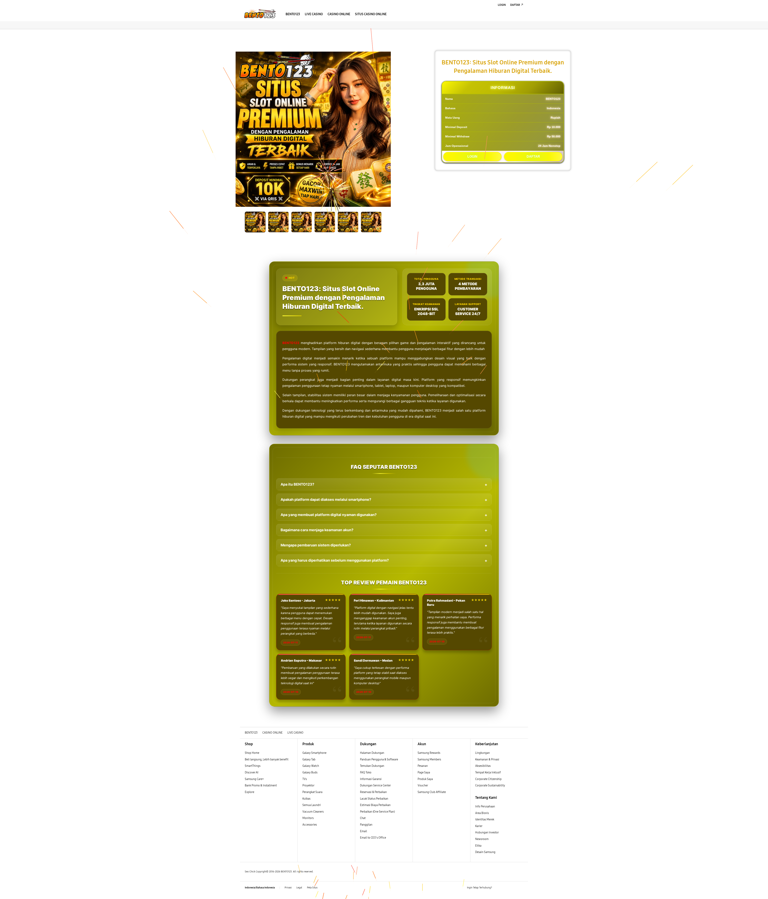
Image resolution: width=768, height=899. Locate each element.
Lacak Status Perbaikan (374, 798)
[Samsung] (260, 14)
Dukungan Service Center (375, 785)
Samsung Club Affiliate (432, 792)
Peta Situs (312, 887)
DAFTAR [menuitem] (515, 5)
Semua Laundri (311, 805)
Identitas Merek (484, 819)
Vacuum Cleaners (313, 811)
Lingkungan (482, 753)
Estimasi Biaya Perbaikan (375, 805)
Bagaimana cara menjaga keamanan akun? (317, 530)
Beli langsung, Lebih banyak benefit (266, 759)
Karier (478, 826)
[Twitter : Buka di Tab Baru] (505, 887)
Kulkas (306, 798)
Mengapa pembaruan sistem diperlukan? (316, 545)
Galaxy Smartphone (314, 753)
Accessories (309, 824)
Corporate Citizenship (488, 779)
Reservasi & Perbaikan (373, 792)
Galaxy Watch (310, 766)
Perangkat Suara (312, 792)
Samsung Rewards (429, 753)
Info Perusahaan (485, 806)
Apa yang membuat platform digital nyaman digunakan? (329, 515)
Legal (299, 887)
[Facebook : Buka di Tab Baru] (497, 887)
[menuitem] (292, 14)
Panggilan (366, 824)
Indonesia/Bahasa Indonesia (260, 887)
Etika (478, 845)
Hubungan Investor (487, 832)
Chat (363, 818)
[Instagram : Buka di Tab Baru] (513, 887)
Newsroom (482, 839)
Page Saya (424, 772)
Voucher (423, 785)
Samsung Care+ (254, 779)
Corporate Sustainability (490, 785)
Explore (249, 792)
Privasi (288, 887)
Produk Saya (425, 779)
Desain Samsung (485, 852)
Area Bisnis (482, 813)
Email (363, 831)
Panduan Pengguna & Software (379, 759)
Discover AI (251, 772)
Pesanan (423, 766)
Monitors (308, 818)
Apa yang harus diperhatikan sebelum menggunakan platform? (335, 560)
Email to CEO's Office (373, 837)
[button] (243, 33)
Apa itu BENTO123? (297, 484)
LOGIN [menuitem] (502, 5)
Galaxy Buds (309, 772)
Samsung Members (429, 759)
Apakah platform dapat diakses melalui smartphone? (326, 499)
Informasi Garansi (371, 779)
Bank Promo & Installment (261, 785)
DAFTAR (533, 156)
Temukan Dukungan (372, 766)
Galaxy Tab (308, 759)
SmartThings (252, 766)
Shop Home (252, 753)
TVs (304, 779)
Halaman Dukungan (372, 753)
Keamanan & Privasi (487, 759)
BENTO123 (290, 343)
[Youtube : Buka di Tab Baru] (520, 887)
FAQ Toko (365, 772)
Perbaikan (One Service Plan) (377, 811)
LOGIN (472, 156)
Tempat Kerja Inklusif (488, 772)
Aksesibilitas (483, 766)
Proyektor (308, 785)
